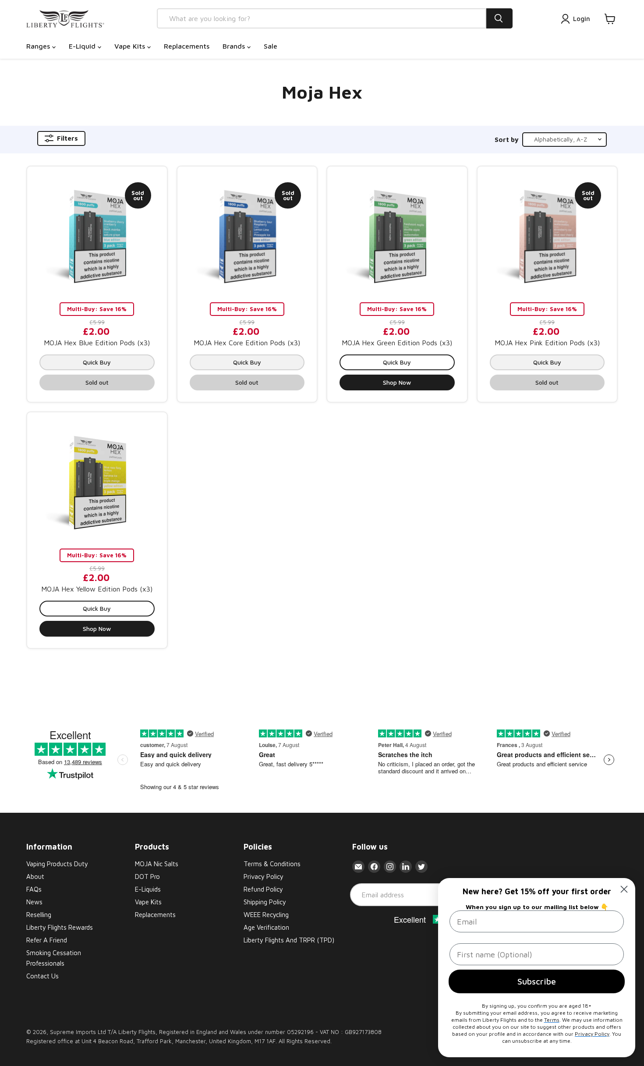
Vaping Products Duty (57, 864)
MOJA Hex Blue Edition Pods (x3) (97, 343)
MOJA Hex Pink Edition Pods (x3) (547, 343)
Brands (235, 46)
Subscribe (536, 981)
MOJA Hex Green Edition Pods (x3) (397, 343)
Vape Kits (130, 46)
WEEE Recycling (266, 914)
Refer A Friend (46, 940)
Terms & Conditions (272, 864)
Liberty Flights (137, 1031)
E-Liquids (148, 889)
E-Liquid (83, 46)
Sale (270, 46)
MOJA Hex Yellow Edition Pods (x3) (96, 589)
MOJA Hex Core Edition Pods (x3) (247, 343)
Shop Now (397, 382)
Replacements (186, 46)
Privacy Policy (263, 876)
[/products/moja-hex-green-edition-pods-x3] (397, 236)
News (34, 902)
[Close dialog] (624, 889)
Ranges (39, 46)
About (35, 876)
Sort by (507, 139)
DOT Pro (147, 876)
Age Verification (266, 927)
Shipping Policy (265, 902)
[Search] (499, 18)
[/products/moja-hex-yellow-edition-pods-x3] (97, 482)
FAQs (34, 889)
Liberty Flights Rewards (59, 927)
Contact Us (42, 976)
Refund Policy (263, 889)
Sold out (97, 382)
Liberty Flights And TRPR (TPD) (289, 940)
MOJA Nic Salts (156, 864)
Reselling (38, 914)
